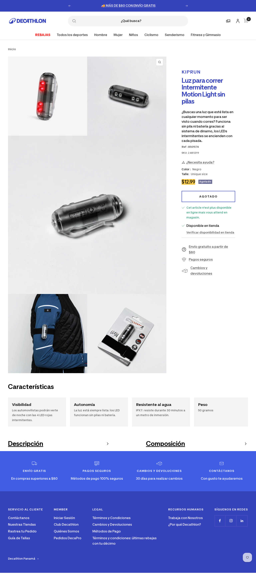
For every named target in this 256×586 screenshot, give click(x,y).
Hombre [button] (100, 35)
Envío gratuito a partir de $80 (208, 249)
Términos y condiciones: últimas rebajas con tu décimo (124, 541)
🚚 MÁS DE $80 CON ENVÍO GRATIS (128, 6)
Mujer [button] (118, 35)
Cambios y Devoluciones (112, 524)
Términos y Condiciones (111, 518)
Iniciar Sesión (64, 518)
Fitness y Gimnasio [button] (206, 35)
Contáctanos (18, 518)
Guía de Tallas (19, 538)
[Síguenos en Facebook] (219, 520)
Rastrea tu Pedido (22, 531)
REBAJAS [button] (42, 35)
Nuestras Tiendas (22, 524)
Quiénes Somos (66, 531)
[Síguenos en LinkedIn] (241, 520)
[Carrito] (246, 21)
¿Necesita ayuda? (200, 162)
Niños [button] (133, 35)
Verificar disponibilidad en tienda (210, 232)
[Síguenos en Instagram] (230, 520)
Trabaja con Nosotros (185, 518)
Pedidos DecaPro (67, 538)
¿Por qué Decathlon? (184, 524)
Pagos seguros (201, 259)
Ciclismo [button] (151, 35)
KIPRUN (191, 72)
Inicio (12, 49)
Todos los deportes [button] (72, 35)
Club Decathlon (66, 524)
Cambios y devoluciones (201, 270)
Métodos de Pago (106, 531)
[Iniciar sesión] (237, 20)
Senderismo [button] (174, 35)
